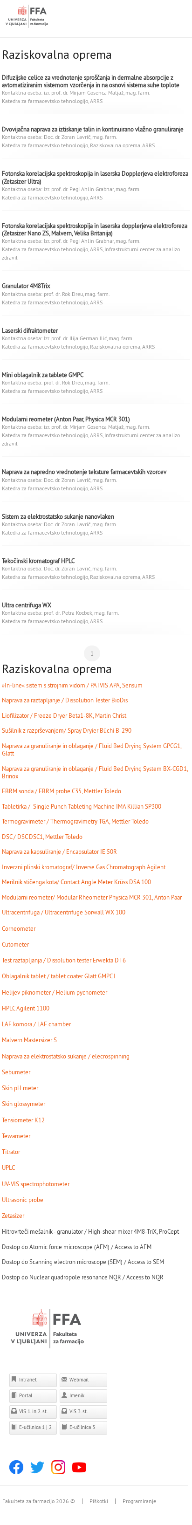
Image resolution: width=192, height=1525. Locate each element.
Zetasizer (13, 1215)
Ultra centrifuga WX (26, 605)
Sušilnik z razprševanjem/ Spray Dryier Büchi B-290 (66, 730)
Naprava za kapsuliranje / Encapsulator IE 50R (59, 851)
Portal (25, 1395)
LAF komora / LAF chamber (36, 1024)
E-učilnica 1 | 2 (35, 1427)
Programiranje (139, 1501)
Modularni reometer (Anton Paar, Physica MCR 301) (66, 419)
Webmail (78, 1379)
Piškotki (98, 1501)
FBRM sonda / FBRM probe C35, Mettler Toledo (61, 791)
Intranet (27, 1379)
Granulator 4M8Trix (26, 285)
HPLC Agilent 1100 (25, 1008)
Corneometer (18, 928)
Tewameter (16, 1136)
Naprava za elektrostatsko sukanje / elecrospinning (66, 1056)
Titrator (11, 1151)
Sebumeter (16, 1072)
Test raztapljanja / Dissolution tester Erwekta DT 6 (64, 960)
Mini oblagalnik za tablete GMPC (42, 374)
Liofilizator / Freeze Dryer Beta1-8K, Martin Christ (64, 715)
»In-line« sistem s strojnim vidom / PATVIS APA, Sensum (72, 685)
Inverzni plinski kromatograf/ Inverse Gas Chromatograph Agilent (83, 867)
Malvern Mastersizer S (29, 1040)
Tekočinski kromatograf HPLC (38, 560)
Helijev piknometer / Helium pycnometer (54, 992)
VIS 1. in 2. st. (33, 1411)
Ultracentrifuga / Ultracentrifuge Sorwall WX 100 (63, 912)
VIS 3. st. (78, 1411)
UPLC (8, 1167)
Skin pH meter (20, 1088)
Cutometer (15, 944)
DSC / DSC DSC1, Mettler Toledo (42, 836)
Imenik (76, 1395)
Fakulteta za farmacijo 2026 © (38, 1501)
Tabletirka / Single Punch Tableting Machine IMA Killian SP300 (81, 806)
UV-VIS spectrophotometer (35, 1184)
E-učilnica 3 (81, 1427)
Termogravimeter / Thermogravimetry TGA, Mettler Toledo (75, 821)
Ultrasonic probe (22, 1199)
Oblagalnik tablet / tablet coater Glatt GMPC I (59, 976)
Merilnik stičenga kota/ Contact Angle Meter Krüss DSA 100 (76, 882)
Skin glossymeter (23, 1103)
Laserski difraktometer (30, 330)
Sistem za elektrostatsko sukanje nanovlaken (58, 516)
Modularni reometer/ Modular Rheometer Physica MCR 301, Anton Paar (92, 897)
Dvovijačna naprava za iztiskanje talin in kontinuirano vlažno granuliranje (93, 129)
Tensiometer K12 (23, 1120)
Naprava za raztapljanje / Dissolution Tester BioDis (65, 700)
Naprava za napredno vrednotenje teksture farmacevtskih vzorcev (84, 471)
